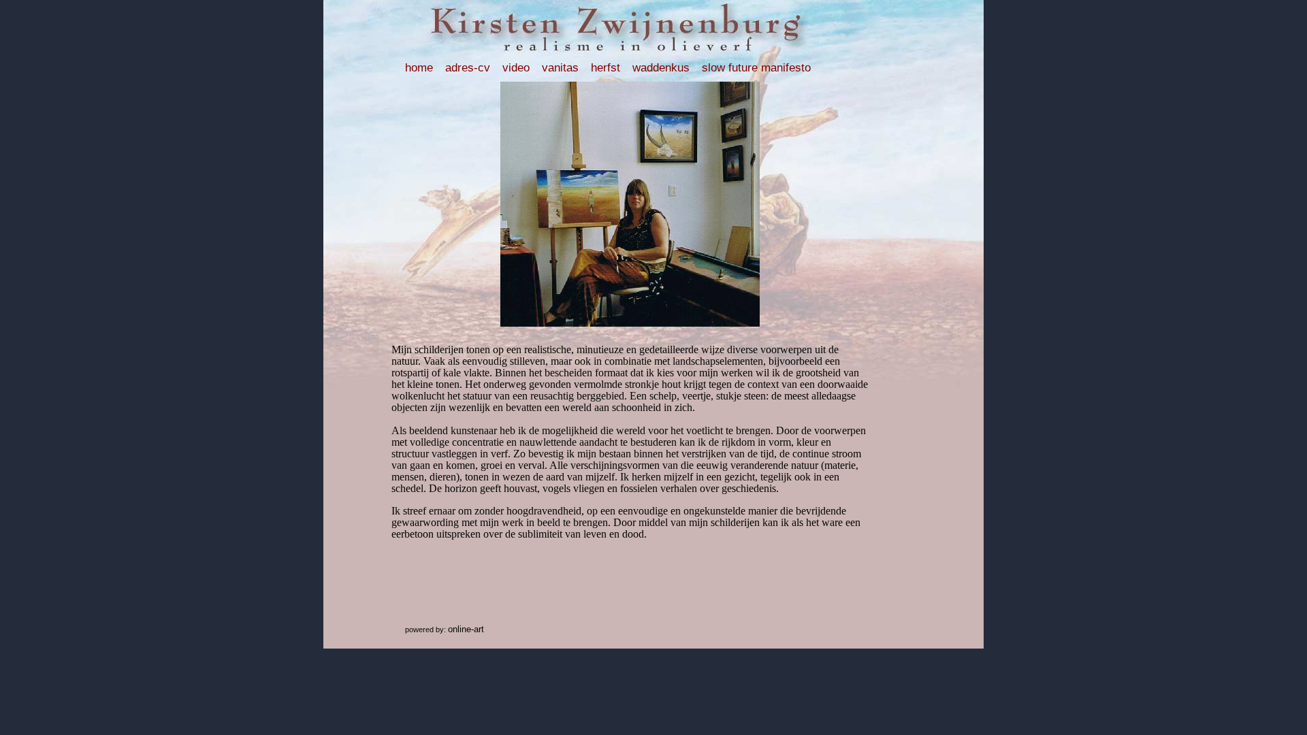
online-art (466, 629)
